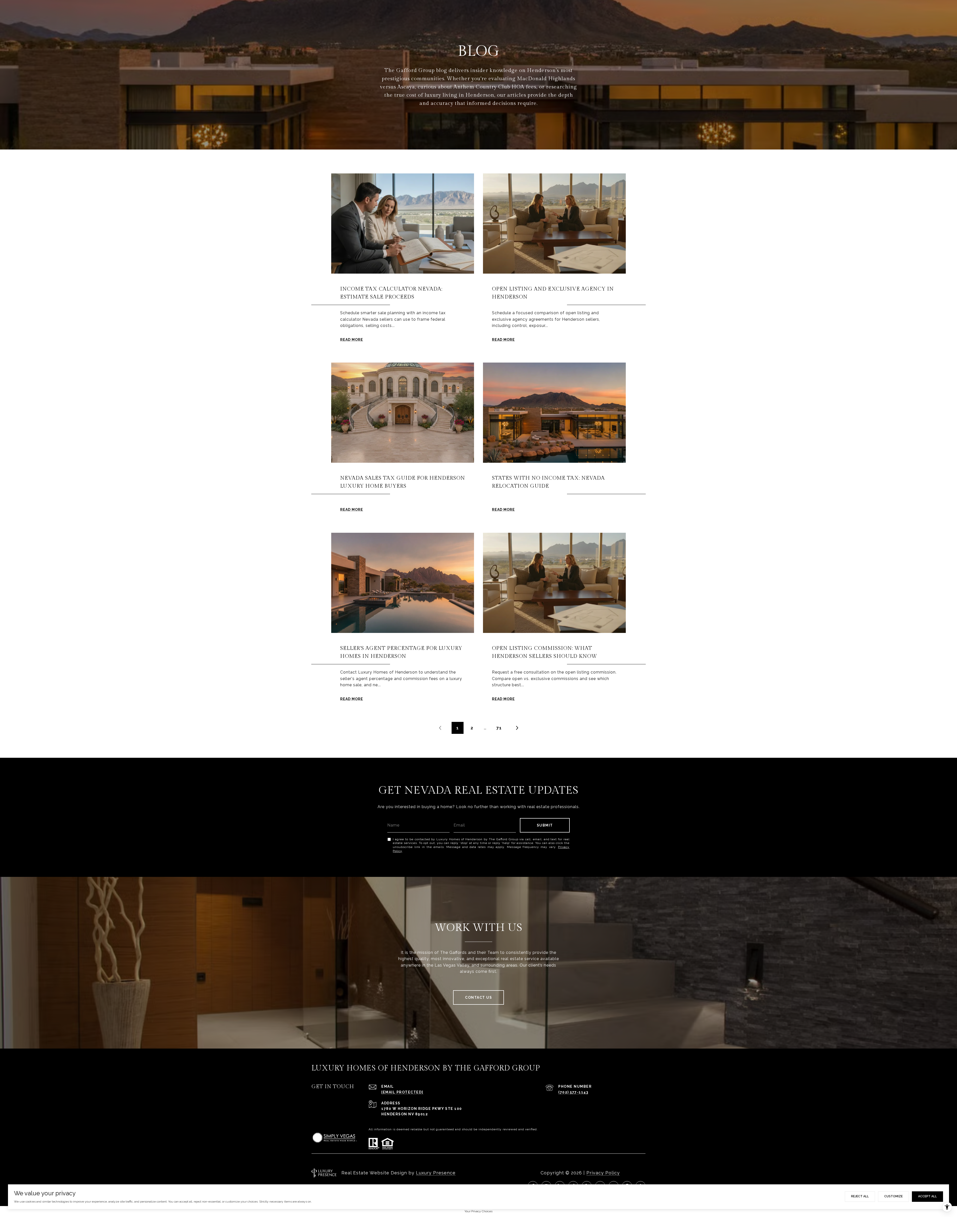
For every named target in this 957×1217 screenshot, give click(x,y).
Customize (893, 1196)
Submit (545, 825)
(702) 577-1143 (573, 1092)
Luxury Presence (436, 1172)
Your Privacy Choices (478, 1211)
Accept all (927, 1196)
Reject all (860, 1196)
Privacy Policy (603, 1172)
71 (499, 727)
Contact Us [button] (478, 997)
